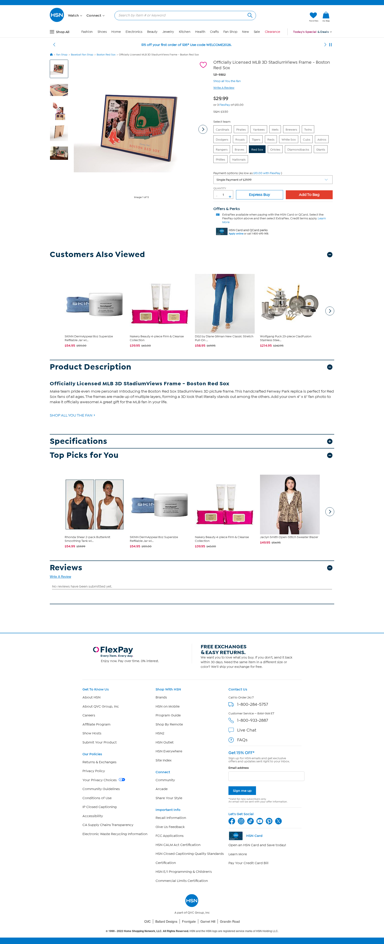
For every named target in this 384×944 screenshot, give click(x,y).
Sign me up (242, 791)
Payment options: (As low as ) (247, 173)
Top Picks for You (84, 455)
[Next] (325, 44)
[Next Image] (202, 129)
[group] (222, 97)
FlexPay (224, 105)
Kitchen (184, 32)
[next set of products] (329, 311)
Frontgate (189, 921)
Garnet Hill (207, 921)
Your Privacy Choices (100, 780)
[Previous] (54, 44)
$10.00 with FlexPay (266, 173)
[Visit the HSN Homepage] (57, 21)
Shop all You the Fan (227, 80)
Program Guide (168, 715)
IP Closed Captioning (99, 807)
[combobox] (183, 15)
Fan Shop (230, 32)
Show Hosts (91, 733)
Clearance (272, 32)
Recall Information (171, 818)
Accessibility (92, 816)
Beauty (152, 32)
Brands (161, 697)
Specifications (78, 441)
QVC (147, 921)
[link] (326, 17)
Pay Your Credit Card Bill (248, 863)
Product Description (90, 367)
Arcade (162, 789)
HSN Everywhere (169, 751)
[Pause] (330, 44)
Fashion (87, 32)
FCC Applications (170, 836)
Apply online (236, 233)
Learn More (237, 854)
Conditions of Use (97, 798)
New (245, 32)
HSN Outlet (165, 742)
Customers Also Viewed (97, 255)
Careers (88, 715)
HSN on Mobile (168, 706)
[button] (285, 17)
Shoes (102, 32)
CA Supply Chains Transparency (107, 825)
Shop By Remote (169, 724)
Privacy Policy (93, 771)
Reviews (66, 568)
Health (200, 32)
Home (116, 32)
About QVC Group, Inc (100, 706)
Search (249, 15)
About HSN (91, 697)
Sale (257, 32)
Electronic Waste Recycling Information (114, 834)
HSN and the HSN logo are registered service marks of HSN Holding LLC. (192, 931)
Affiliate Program (96, 724)
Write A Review (223, 88)
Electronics (134, 32)
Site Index (164, 760)
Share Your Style (169, 798)
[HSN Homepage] (51, 54)
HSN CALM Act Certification (178, 845)
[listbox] (273, 179)
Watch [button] (74, 16)
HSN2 (160, 733)
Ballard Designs (166, 921)
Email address (238, 768)
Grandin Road (230, 921)
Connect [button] (94, 16)
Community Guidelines (101, 789)
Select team (221, 122)
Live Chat (246, 730)
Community (165, 780)
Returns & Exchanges (99, 762)
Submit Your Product (99, 742)
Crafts (214, 32)
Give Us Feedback (170, 827)
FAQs (242, 739)
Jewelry (168, 32)
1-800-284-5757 (252, 704)
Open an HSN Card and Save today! (257, 845)
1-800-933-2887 (252, 720)
